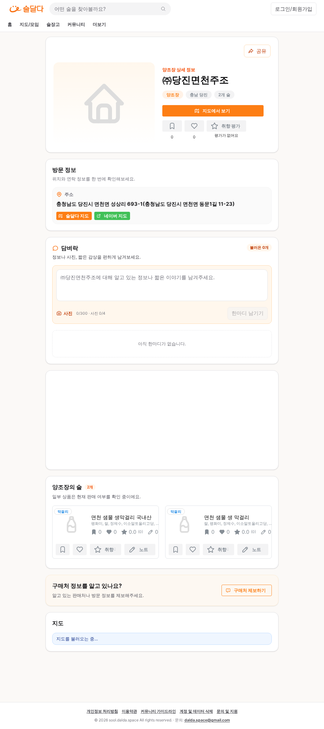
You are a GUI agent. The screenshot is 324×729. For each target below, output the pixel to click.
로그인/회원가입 (293, 9)
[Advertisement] (162, 420)
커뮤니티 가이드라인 (158, 711)
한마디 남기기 (248, 313)
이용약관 (129, 711)
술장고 (53, 24)
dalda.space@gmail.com (207, 720)
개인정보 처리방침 (102, 711)
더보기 (99, 24)
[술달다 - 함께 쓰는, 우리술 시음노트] (27, 9)
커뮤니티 (76, 24)
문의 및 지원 (227, 711)
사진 (68, 313)
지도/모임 (29, 24)
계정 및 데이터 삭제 (196, 711)
